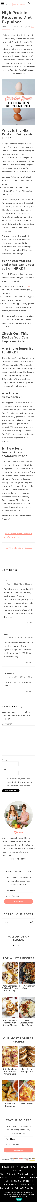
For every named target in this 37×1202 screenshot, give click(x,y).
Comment (7, 724)
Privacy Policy (9, 1177)
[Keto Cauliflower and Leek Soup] (27, 1017)
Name (5, 760)
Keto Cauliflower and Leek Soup (27, 1022)
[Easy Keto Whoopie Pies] (27, 1066)
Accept (19, 1199)
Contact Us (7, 1174)
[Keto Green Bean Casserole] (27, 983)
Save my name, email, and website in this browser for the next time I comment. (20, 782)
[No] (35, 1196)
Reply (29, 622)
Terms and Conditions (18, 1181)
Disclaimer (28, 1177)
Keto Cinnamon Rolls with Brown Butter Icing (10, 988)
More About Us (18, 859)
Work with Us (26, 1174)
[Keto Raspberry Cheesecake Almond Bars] (10, 1066)
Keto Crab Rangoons (10, 1104)
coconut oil (29, 286)
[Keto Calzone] (27, 1101)
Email (5, 769)
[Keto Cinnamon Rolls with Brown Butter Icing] (10, 983)
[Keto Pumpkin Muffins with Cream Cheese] (10, 1017)
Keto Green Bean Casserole (27, 987)
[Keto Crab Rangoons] (10, 1101)
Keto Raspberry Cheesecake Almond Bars (9, 1071)
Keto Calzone (27, 1103)
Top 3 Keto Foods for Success (18, 548)
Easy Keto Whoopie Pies (27, 1070)
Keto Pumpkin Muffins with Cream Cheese (10, 1022)
